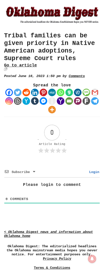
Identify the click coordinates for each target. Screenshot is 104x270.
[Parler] (78, 101)
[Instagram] (9, 101)
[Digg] (78, 92)
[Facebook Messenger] (43, 101)
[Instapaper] (52, 101)
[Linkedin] (35, 92)
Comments (77, 76)
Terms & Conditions (52, 268)
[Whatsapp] (60, 92)
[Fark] (86, 101)
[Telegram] (95, 101)
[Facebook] (9, 92)
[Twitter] (17, 92)
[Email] (69, 101)
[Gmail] (95, 92)
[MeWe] (52, 92)
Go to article (20, 65)
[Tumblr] (35, 101)
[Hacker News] (26, 101)
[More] (52, 109)
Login (93, 172)
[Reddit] (26, 92)
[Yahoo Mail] (60, 101)
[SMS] (86, 92)
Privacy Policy (57, 259)
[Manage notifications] (92, 259)
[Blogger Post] (17, 101)
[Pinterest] (43, 92)
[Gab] (69, 92)
